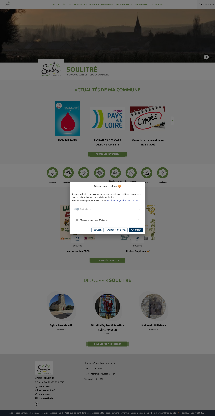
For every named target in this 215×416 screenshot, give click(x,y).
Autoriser (136, 230)
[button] (107, 209)
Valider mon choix (116, 230)
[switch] (75, 220)
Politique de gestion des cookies (122, 200)
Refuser (97, 230)
